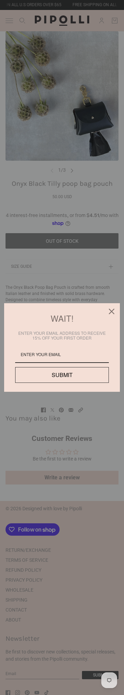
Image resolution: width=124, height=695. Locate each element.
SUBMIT (62, 375)
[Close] (111, 311)
